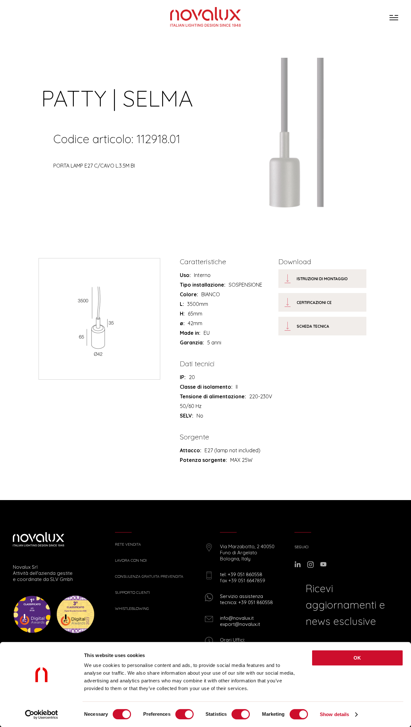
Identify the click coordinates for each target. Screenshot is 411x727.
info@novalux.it (237, 618)
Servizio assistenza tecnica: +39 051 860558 (246, 599)
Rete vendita (128, 544)
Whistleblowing (132, 608)
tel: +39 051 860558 (241, 574)
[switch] (184, 714)
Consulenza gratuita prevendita (149, 576)
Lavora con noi (131, 560)
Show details (334, 714)
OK (357, 658)
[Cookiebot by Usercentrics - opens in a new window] (41, 714)
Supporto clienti (132, 592)
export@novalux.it (240, 624)
